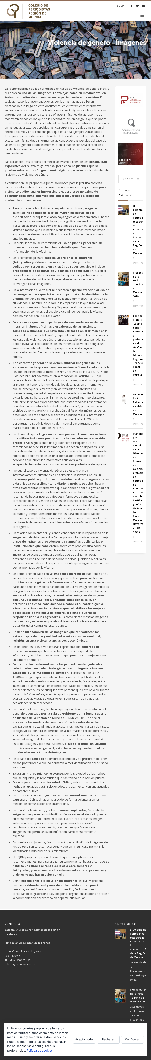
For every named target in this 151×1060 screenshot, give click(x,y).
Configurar (132, 1039)
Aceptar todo (84, 1039)
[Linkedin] (143, 6)
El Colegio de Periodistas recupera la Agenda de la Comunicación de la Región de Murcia (142, 229)
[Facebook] (131, 6)
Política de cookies (40, 1050)
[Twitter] (137, 6)
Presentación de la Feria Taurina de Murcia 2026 (141, 284)
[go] (138, 179)
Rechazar (108, 1039)
